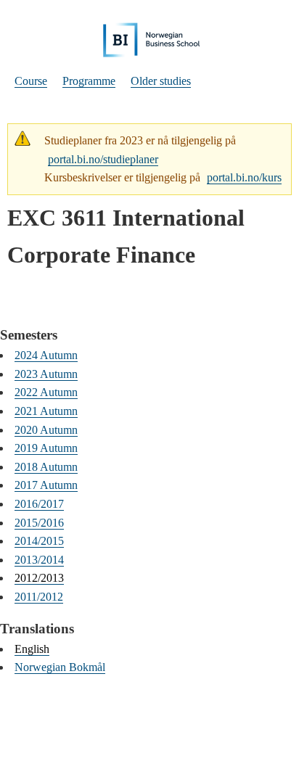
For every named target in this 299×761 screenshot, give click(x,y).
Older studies (161, 81)
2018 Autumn (46, 467)
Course (31, 81)
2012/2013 (39, 578)
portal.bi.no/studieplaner (103, 159)
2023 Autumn (46, 374)
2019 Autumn (46, 448)
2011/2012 (39, 597)
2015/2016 (39, 523)
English (32, 649)
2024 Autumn (46, 355)
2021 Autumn (46, 411)
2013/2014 (39, 560)
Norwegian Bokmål (60, 667)
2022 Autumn (46, 392)
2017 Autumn (46, 485)
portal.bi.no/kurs (244, 177)
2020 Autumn (46, 430)
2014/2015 (39, 541)
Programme (88, 81)
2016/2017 (39, 504)
